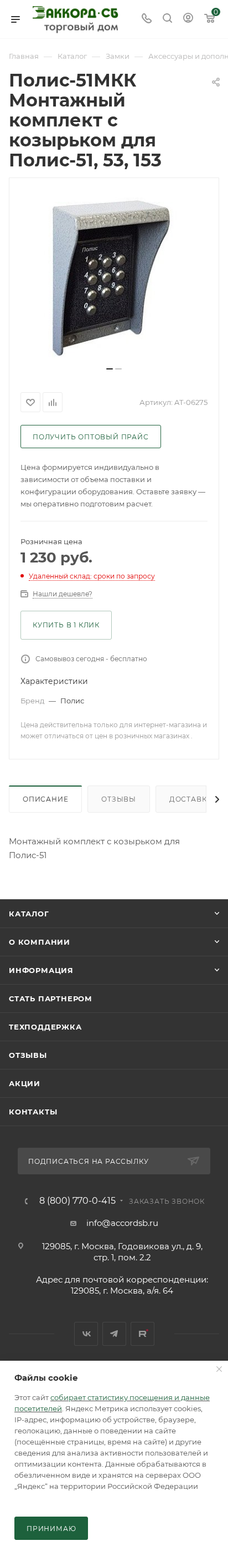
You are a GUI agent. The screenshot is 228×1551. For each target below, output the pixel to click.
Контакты (33, 1111)
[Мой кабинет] (188, 19)
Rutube (142, 1334)
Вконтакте (86, 1334)
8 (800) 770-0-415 (77, 1201)
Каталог (29, 913)
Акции (24, 1083)
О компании (39, 941)
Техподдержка (45, 1026)
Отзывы (118, 799)
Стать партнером (50, 998)
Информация (41, 970)
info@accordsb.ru (122, 1223)
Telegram (114, 1334)
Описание (45, 799)
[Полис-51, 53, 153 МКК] (114, 276)
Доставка (190, 799)
